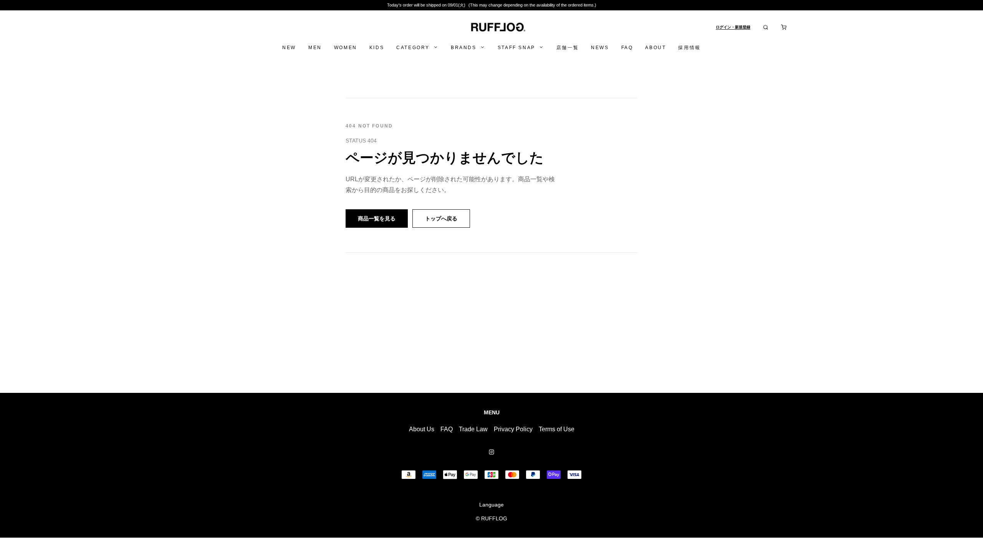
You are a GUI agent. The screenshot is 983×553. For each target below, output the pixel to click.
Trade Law (473, 429)
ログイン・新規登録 (733, 27)
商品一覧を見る (377, 218)
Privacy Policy (513, 429)
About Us (421, 429)
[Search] (765, 27)
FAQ (446, 429)
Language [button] (491, 505)
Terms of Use (556, 429)
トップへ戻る (441, 218)
